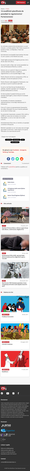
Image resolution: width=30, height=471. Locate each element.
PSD (23, 139)
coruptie (8, 139)
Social (4, 280)
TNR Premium (21, 2)
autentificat (12, 167)
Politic (7, 9)
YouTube (11, 152)
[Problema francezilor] (15, 309)
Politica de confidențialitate (7, 448)
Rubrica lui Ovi (6, 314)
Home (2, 9)
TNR (6, 20)
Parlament (16, 139)
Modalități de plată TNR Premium (8, 454)
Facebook (16, 150)
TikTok (5, 152)
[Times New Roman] (3, 2)
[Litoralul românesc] (15, 336)
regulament (15, 142)
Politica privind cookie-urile (7, 450)
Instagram (23, 150)
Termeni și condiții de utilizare (8, 452)
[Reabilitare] (15, 364)
